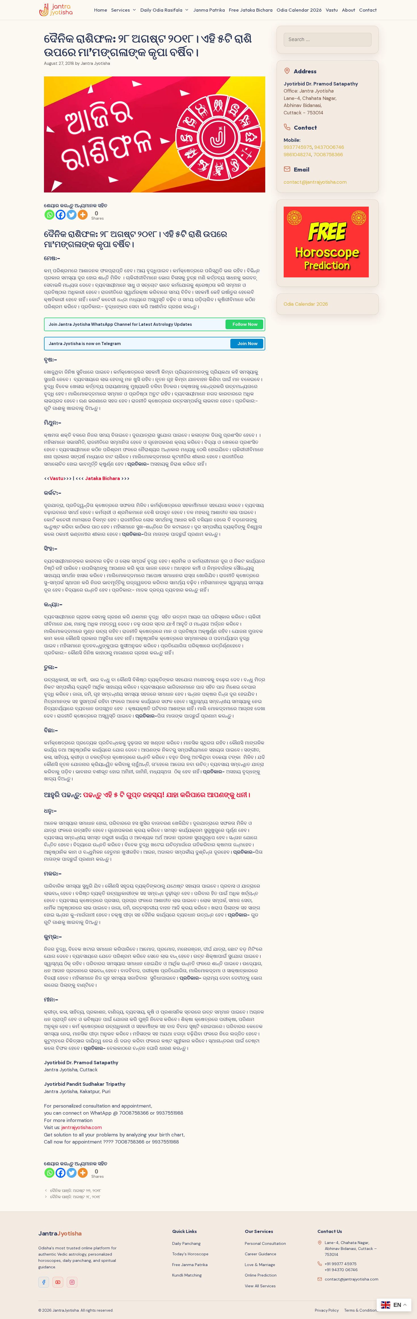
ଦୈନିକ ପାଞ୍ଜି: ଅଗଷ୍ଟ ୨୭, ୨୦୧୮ (75, 1190)
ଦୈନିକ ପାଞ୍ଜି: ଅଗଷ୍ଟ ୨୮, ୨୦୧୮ (75, 1196)
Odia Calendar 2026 (299, 10)
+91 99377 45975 (341, 1263)
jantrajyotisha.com (82, 1127)
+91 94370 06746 (341, 1269)
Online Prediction (261, 1275)
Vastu (332, 10)
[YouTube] (57, 1282)
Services (120, 10)
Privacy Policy (327, 1310)
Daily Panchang (186, 1243)
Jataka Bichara (103, 478)
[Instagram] (72, 1282)
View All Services (260, 1285)
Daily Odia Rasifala (161, 10)
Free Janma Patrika (190, 1264)
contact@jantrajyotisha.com (315, 182)
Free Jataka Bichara (251, 10)
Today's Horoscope (190, 1253)
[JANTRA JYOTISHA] (57, 10)
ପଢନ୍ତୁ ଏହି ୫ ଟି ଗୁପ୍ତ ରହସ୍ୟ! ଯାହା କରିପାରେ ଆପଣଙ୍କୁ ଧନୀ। (166, 794)
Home (100, 10)
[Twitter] (72, 215)
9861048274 (297, 154)
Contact (368, 10)
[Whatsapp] (49, 215)
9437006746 (329, 147)
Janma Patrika (209, 10)
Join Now (247, 343)
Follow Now (245, 324)
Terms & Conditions (361, 1310)
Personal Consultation (265, 1243)
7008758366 (328, 154)
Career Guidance (260, 1253)
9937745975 (298, 147)
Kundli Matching (187, 1275)
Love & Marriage (260, 1264)
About (348, 10)
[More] (83, 215)
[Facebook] (61, 215)
